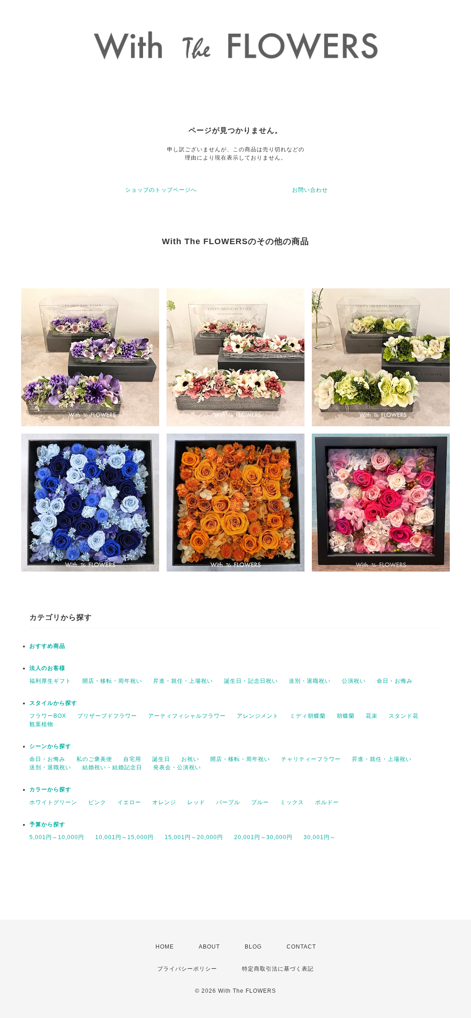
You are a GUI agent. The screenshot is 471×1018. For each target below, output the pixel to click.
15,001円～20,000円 (194, 837)
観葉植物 (41, 724)
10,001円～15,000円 (124, 837)
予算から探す (47, 824)
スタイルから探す (53, 703)
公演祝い (354, 681)
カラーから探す (50, 789)
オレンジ (164, 802)
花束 (372, 716)
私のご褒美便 (94, 759)
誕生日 (161, 759)
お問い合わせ (310, 190)
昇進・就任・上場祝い (183, 681)
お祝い (190, 759)
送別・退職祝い (310, 681)
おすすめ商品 (47, 646)
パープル (228, 802)
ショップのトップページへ (161, 190)
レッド (196, 802)
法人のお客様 (47, 668)
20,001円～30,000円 (263, 837)
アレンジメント (258, 716)
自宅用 (132, 759)
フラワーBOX (47, 716)
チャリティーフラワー (311, 759)
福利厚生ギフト (50, 681)
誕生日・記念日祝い (251, 681)
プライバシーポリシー (187, 969)
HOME (164, 947)
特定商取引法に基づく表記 (278, 969)
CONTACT (301, 947)
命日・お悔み (395, 681)
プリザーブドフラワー (107, 716)
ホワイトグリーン (53, 802)
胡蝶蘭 (346, 716)
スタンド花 (404, 716)
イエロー (129, 802)
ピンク (97, 802)
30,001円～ (320, 837)
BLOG (253, 947)
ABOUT (209, 947)
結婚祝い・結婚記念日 (112, 767)
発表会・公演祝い (177, 767)
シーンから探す (50, 746)
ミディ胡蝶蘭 (308, 716)
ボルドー (327, 802)
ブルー (260, 802)
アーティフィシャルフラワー (187, 716)
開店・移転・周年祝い (112, 681)
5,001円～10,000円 (56, 837)
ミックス (292, 802)
